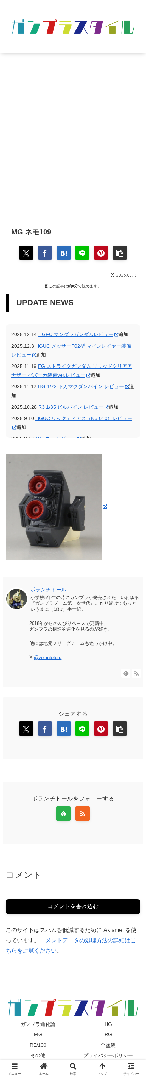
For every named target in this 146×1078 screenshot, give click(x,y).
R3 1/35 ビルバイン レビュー (70, 407)
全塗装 (108, 1045)
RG (108, 1034)
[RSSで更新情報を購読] (136, 673)
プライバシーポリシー (108, 1055)
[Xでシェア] (26, 253)
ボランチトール (48, 589)
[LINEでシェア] (82, 253)
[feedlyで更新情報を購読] (125, 673)
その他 (37, 1055)
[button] (120, 253)
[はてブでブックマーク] (64, 253)
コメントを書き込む (73, 906)
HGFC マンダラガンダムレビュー (75, 334)
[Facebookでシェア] (45, 253)
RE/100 (38, 1045)
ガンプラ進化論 (38, 1024)
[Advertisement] (73, 135)
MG (38, 1034)
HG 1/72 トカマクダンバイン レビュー (81, 386)
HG (108, 1024)
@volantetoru (47, 657)
